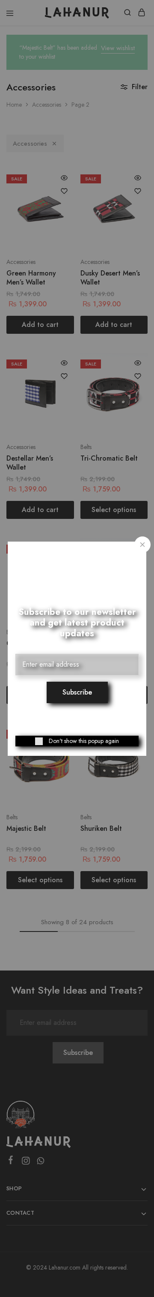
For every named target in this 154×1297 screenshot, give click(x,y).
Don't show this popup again (84, 741)
